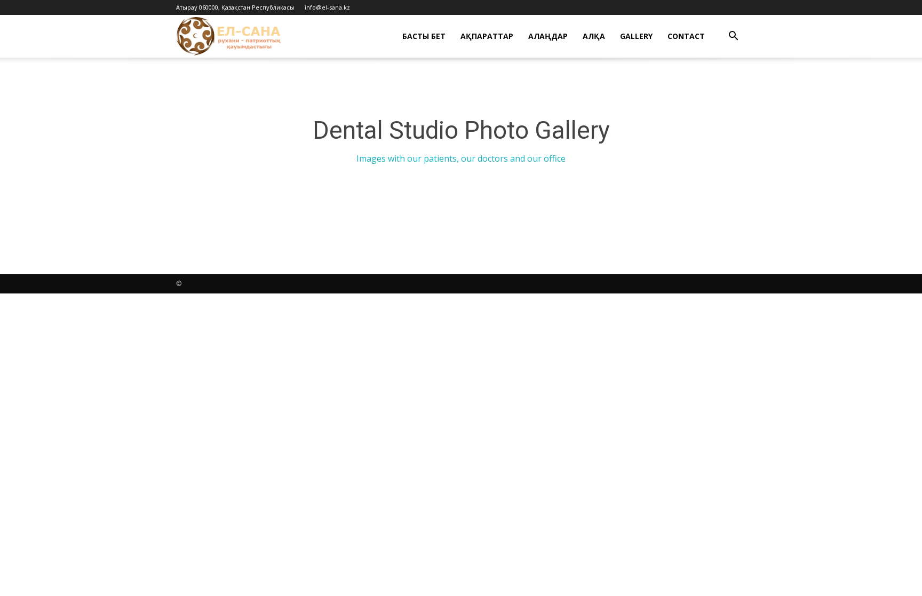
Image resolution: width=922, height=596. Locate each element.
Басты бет (424, 36)
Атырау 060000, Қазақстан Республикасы (235, 7)
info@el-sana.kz (327, 7)
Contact (686, 36)
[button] (733, 37)
